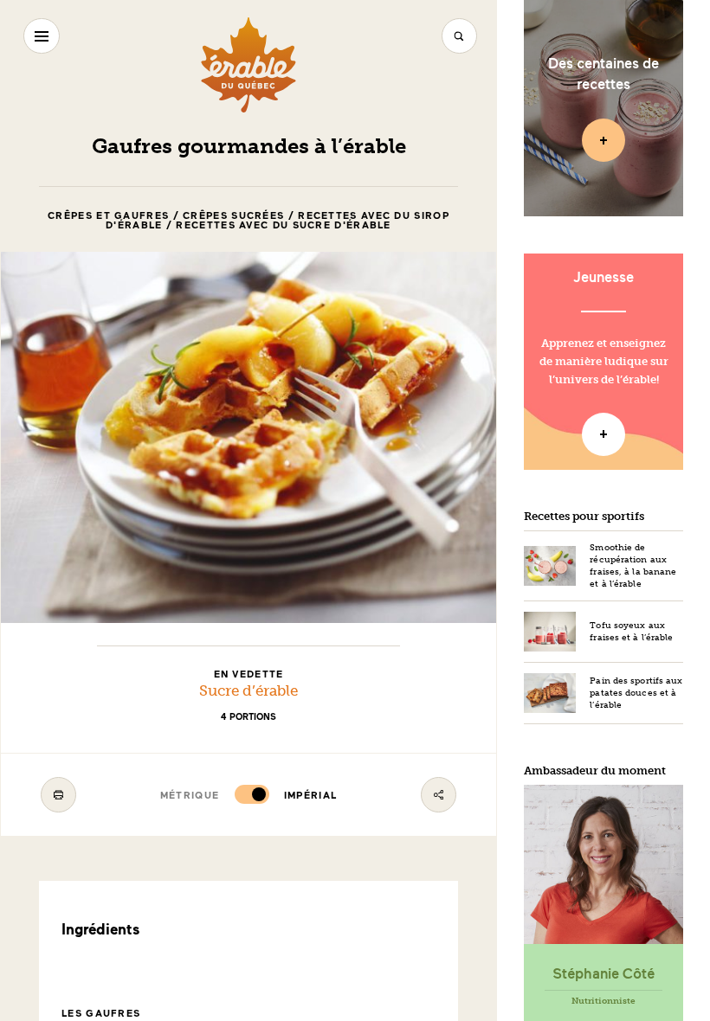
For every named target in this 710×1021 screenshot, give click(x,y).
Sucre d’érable (248, 691)
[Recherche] (459, 36)
